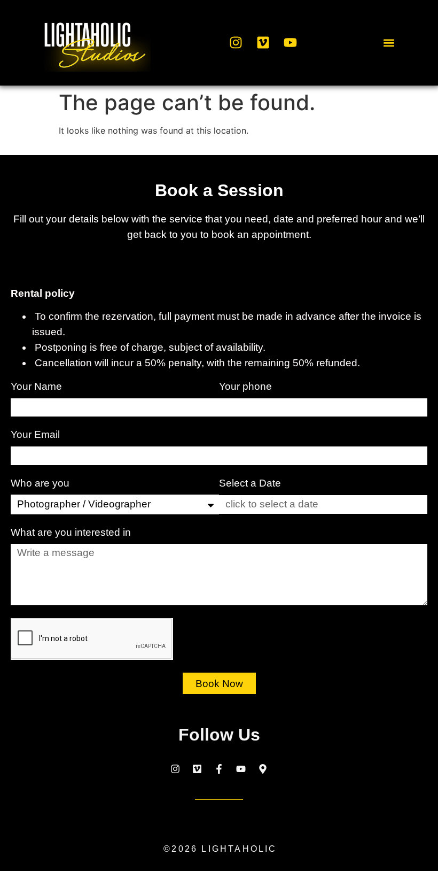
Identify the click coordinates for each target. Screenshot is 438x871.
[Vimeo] (262, 42)
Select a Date (250, 483)
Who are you (41, 483)
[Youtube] (290, 42)
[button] (388, 42)
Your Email (36, 434)
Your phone (247, 386)
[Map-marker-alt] (262, 768)
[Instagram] (235, 42)
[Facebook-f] (219, 768)
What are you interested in (72, 532)
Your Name (38, 386)
